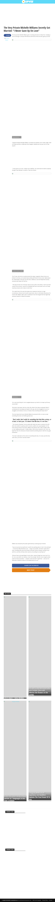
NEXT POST (30, 570)
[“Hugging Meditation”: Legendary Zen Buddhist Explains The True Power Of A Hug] (40, 751)
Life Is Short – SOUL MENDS (14, 698)
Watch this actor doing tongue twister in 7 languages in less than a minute (15, 798)
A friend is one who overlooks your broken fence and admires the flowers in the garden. (39, 691)
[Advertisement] (27, 14)
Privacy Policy (45, 900)
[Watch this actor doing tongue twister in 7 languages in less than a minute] (15, 751)
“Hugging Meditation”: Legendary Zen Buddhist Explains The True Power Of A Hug (39, 796)
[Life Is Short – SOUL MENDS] (15, 646)
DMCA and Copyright (37, 900)
